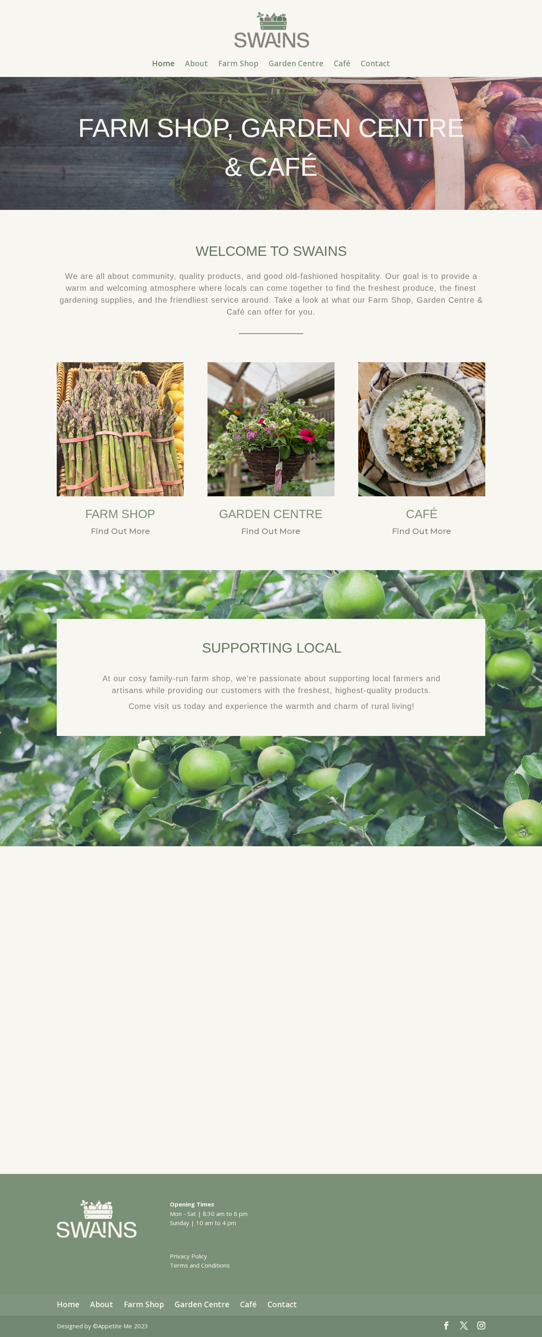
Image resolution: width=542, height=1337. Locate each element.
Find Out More (120, 531)
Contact (375, 65)
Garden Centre (296, 65)
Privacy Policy (188, 1256)
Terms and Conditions (200, 1265)
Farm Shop (238, 65)
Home (163, 65)
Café (342, 65)
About (196, 65)
